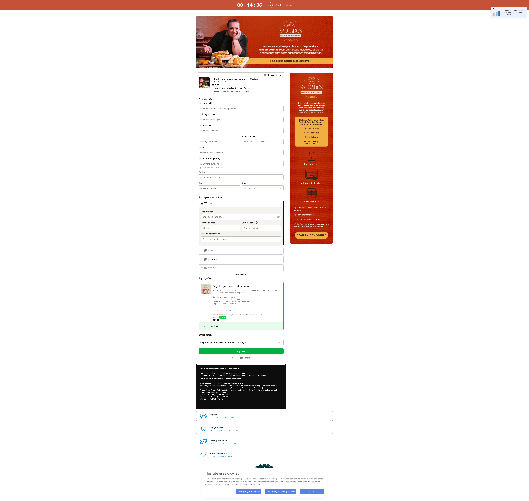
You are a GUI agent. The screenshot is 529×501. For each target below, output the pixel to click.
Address (202, 147)
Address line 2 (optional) (209, 158)
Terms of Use (205, 390)
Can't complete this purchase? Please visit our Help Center (222, 373)
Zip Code (203, 172)
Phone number (248, 136)
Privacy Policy (216, 390)
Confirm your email (207, 114)
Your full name (205, 125)
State (244, 183)
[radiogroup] (241, 236)
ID (200, 136)
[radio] (202, 203)
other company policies (234, 390)
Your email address (207, 103)
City (200, 183)
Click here (231, 88)
